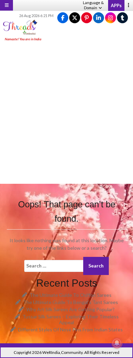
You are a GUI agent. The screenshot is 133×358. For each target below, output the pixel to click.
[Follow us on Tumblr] (122, 18)
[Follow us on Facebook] (62, 18)
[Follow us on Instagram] (110, 18)
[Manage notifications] (117, 343)
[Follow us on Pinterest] (86, 18)
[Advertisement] (66, 113)
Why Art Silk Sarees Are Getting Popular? (70, 309)
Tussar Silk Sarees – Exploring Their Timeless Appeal (71, 319)
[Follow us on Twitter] (74, 18)
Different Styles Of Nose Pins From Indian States (70, 329)
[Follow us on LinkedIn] (98, 18)
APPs (116, 5)
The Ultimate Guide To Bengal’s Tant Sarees (70, 302)
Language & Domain (93, 5)
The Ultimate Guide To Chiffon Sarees (71, 295)
